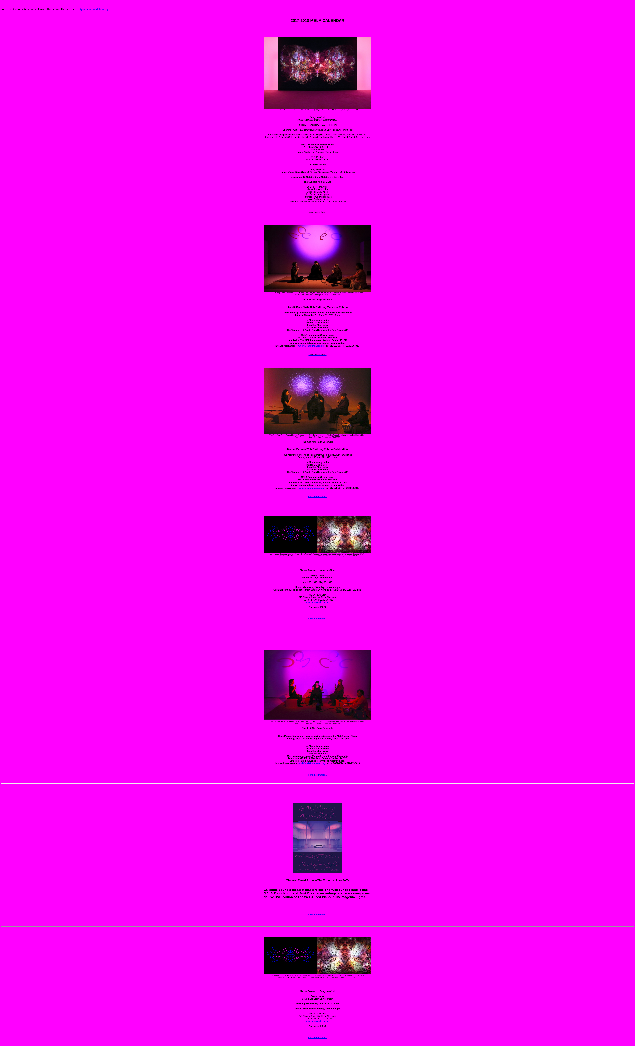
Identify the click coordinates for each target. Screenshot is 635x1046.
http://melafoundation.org (93, 9)
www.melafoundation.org (317, 602)
